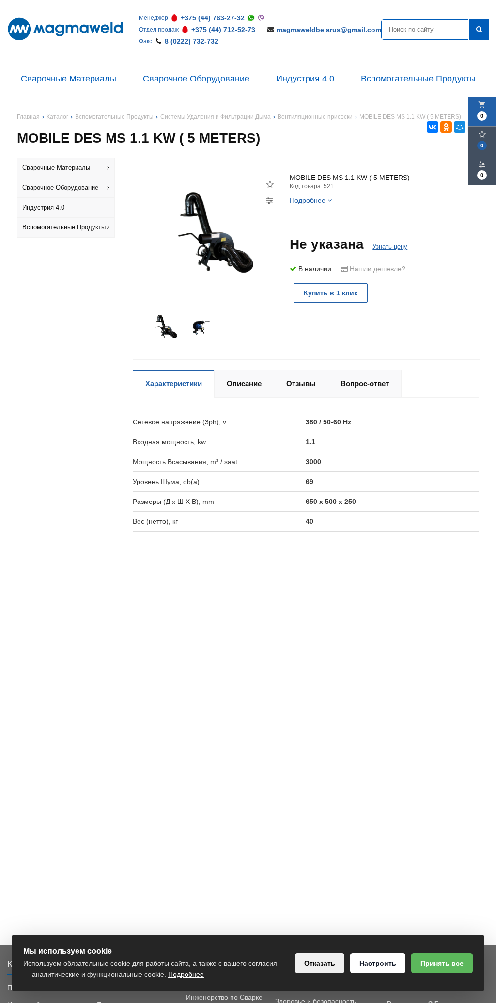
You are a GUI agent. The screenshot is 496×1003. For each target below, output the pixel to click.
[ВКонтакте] (432, 127)
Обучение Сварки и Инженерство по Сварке (224, 992)
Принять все (442, 963)
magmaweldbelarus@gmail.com (329, 29)
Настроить (377, 963)
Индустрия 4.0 (305, 78)
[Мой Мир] (459, 127)
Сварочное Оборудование (196, 78)
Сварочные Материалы (68, 78)
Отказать (319, 963)
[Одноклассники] (446, 127)
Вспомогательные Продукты (418, 78)
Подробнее (186, 974)
